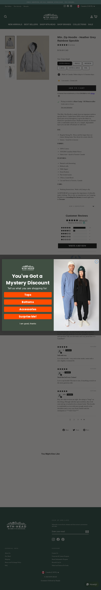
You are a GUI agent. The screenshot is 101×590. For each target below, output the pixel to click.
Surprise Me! (28, 316)
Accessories (27, 309)
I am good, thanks (28, 323)
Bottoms (28, 302)
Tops (27, 295)
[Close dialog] (96, 261)
